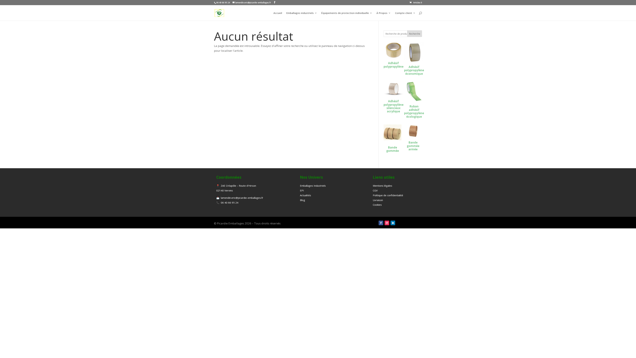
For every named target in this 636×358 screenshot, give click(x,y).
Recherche (414, 33)
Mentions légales (382, 185)
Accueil (277, 13)
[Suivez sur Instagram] (387, 223)
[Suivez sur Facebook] (381, 223)
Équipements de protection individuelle (345, 13)
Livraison (378, 200)
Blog (302, 200)
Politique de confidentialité (388, 195)
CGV (375, 190)
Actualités (305, 195)
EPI (302, 190)
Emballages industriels (300, 13)
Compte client (403, 13)
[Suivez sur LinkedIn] (393, 223)
